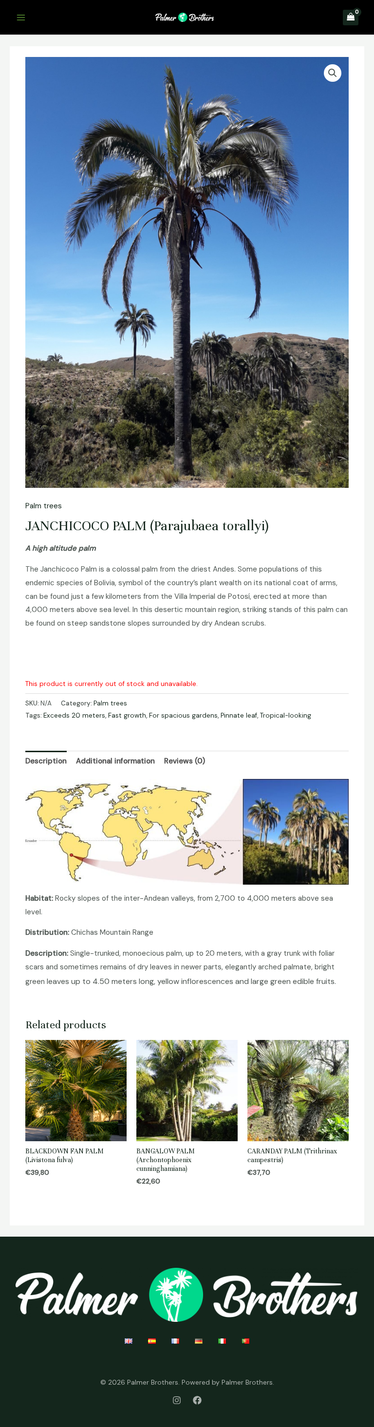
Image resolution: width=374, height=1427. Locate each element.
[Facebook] (197, 1400)
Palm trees (43, 506)
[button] (332, 73)
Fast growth (127, 715)
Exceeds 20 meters (74, 715)
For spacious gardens (183, 715)
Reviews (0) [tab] (184, 761)
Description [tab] (46, 761)
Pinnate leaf (239, 715)
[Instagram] (176, 1400)
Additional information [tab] (115, 761)
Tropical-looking (285, 715)
